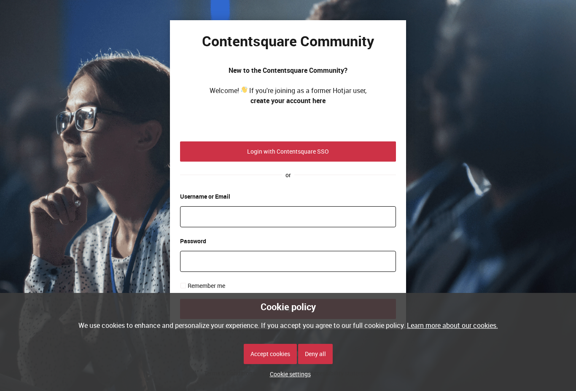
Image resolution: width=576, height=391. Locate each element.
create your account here (288, 100)
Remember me (206, 286)
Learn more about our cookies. (452, 325)
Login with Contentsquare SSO (288, 151)
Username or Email (205, 196)
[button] (288, 374)
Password (193, 241)
